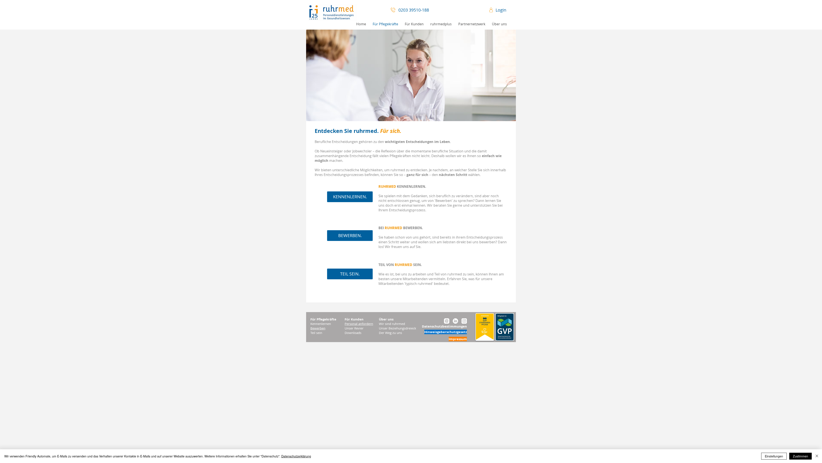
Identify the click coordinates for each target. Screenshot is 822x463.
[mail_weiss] (446, 321)
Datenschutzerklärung (296, 456)
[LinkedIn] (455, 321)
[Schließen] (816, 456)
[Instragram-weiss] (464, 321)
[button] (499, 24)
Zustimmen (800, 456)
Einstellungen (774, 456)
